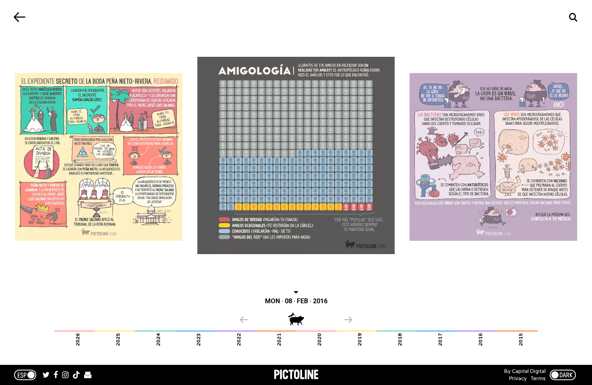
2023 (198, 339)
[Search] (573, 17)
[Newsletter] (87, 376)
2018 (400, 339)
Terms (538, 378)
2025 (118, 339)
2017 (440, 339)
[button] (264, 320)
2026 (78, 339)
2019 (359, 339)
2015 (521, 339)
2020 (319, 339)
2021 (279, 339)
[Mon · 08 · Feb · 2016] (296, 155)
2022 (239, 339)
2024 (158, 339)
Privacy (518, 378)
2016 (480, 339)
